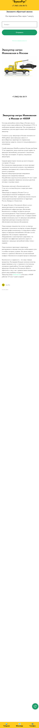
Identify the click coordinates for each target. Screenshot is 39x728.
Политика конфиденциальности (19, 40)
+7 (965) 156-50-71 (19, 5)
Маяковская (17, 274)
